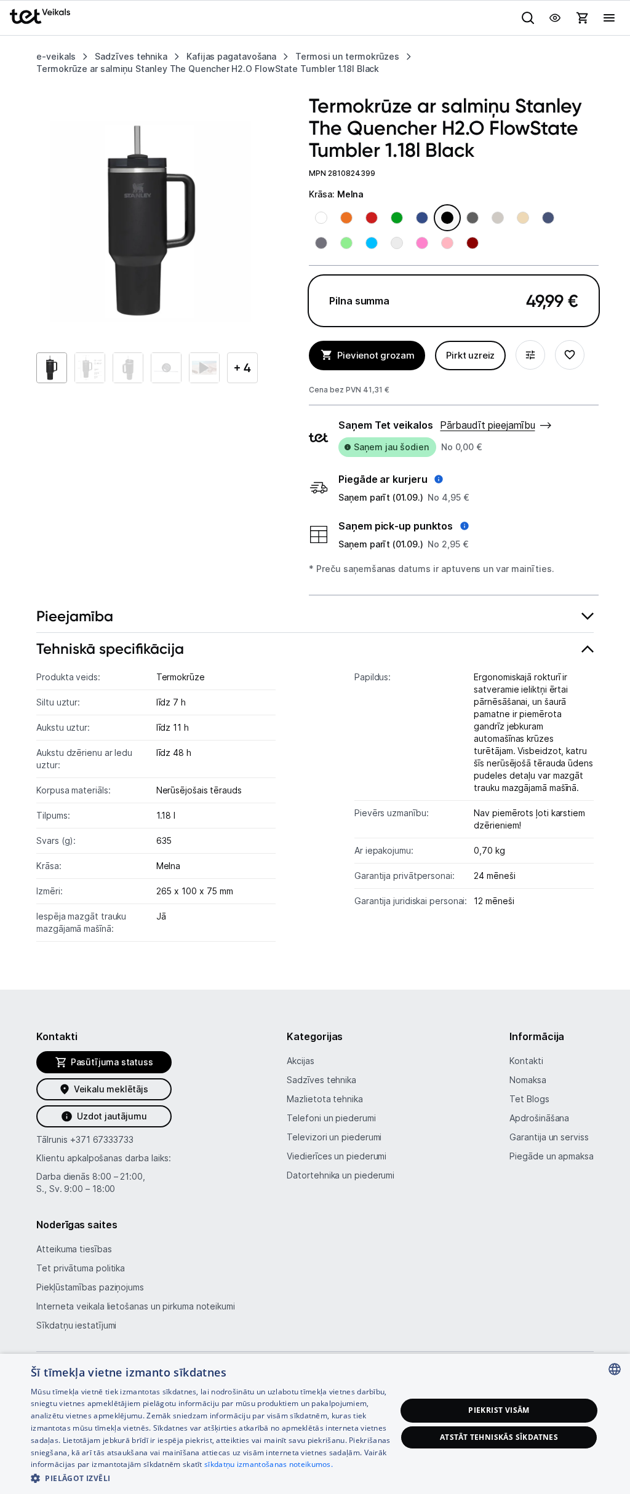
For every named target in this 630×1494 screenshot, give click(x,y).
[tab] (315, 616)
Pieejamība (74, 616)
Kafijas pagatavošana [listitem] (231, 56)
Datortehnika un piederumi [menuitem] (340, 1175)
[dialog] (315, 1424)
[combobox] (614, 1369)
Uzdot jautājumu (111, 1116)
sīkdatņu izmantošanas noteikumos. (268, 1464)
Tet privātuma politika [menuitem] (80, 1268)
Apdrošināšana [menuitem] (539, 1118)
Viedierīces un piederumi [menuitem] (336, 1156)
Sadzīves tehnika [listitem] (131, 56)
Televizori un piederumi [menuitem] (334, 1137)
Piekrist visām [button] (499, 1410)
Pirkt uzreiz (470, 355)
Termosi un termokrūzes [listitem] (347, 56)
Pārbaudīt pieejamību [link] (487, 425)
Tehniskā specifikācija (110, 649)
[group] (150, 221)
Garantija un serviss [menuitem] (548, 1137)
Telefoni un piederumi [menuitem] (331, 1118)
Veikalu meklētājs (111, 1089)
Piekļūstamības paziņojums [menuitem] (90, 1287)
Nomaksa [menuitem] (527, 1080)
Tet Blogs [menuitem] (529, 1099)
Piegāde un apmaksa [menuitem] (551, 1156)
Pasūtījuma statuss (112, 1062)
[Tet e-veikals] (40, 16)
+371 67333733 (102, 1139)
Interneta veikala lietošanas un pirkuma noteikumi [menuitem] (135, 1306)
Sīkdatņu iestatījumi (76, 1325)
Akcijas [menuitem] (300, 1060)
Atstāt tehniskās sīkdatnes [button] (499, 1437)
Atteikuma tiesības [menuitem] (73, 1249)
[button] (390, 479)
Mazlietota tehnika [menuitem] (324, 1099)
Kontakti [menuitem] (526, 1060)
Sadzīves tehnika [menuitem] (321, 1080)
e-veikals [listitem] (56, 56)
